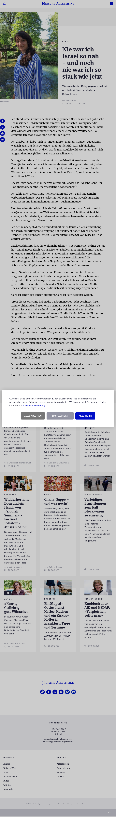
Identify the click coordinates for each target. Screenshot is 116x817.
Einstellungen (60, 416)
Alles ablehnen (32, 416)
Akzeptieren (85, 416)
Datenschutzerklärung (34, 405)
